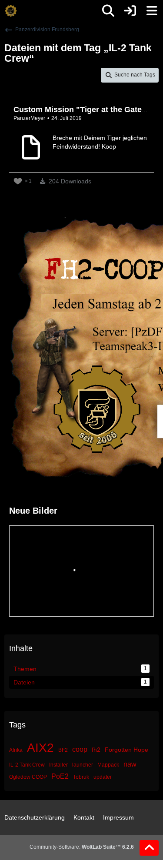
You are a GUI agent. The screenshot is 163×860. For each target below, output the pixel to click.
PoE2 (60, 776)
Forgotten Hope (126, 749)
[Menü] (151, 11)
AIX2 (40, 747)
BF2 (63, 750)
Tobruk (81, 777)
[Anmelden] (130, 11)
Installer (58, 765)
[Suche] (108, 11)
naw (129, 764)
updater (102, 777)
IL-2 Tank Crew (27, 765)
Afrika (16, 750)
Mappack (108, 765)
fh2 (96, 749)
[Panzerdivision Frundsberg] (11, 11)
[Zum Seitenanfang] (149, 848)
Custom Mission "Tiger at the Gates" (81, 109)
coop (79, 749)
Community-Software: (82, 847)
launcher (82, 765)
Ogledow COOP (28, 777)
